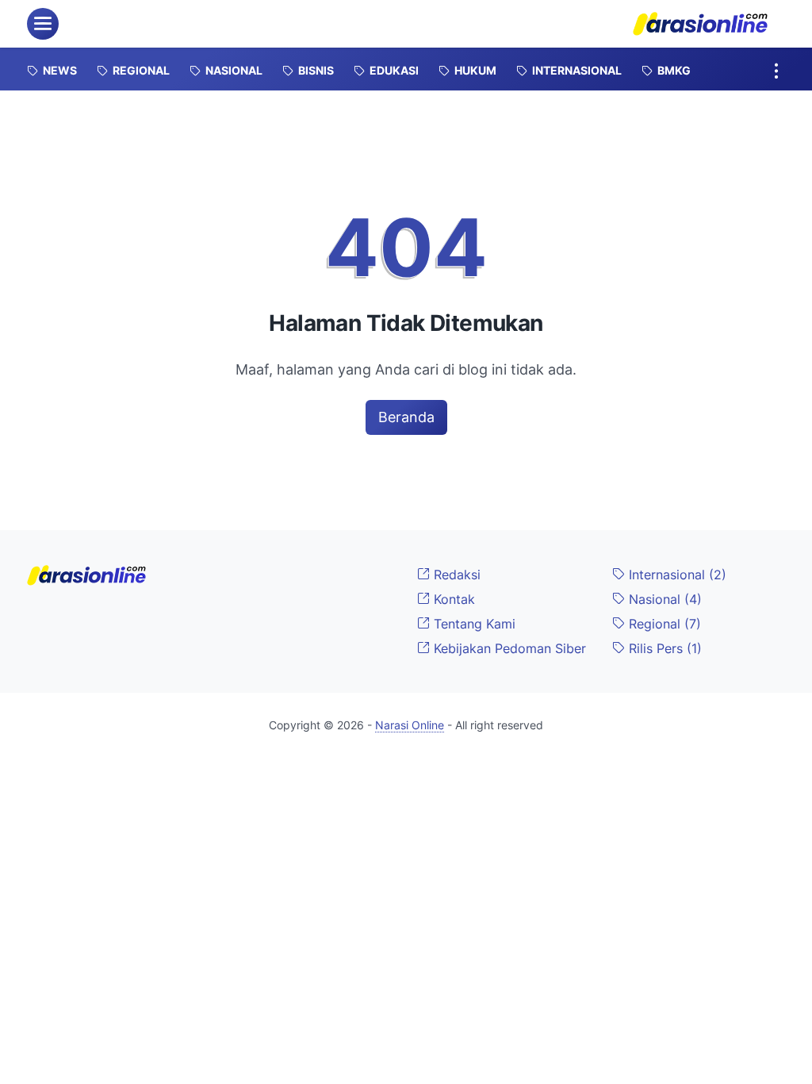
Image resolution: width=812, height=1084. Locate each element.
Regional (663, 624)
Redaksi (455, 574)
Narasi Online (409, 725)
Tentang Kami (472, 624)
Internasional (675, 574)
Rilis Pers (663, 648)
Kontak (452, 599)
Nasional (663, 599)
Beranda (406, 417)
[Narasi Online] (700, 23)
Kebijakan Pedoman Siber (508, 648)
